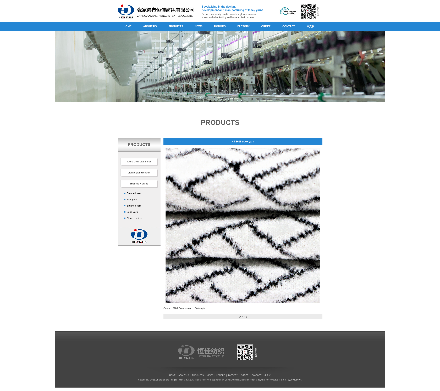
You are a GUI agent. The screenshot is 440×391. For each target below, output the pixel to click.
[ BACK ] (243, 316)
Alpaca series (134, 218)
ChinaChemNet (232, 380)
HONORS (220, 26)
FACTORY (243, 26)
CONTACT (288, 26)
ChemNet (244, 380)
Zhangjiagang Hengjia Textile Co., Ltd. (174, 380)
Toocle (252, 380)
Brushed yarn (134, 193)
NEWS (198, 26)
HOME (127, 26)
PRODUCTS (175, 26)
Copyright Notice (264, 380)
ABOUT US (150, 26)
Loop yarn (132, 211)
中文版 (310, 26)
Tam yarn (132, 199)
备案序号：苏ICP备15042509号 (287, 380)
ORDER (266, 26)
